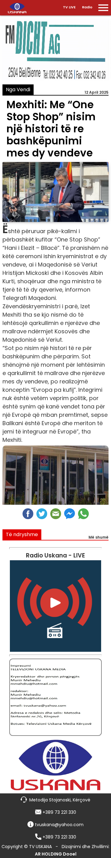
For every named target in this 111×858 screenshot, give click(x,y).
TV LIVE (69, 7)
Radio (87, 7)
